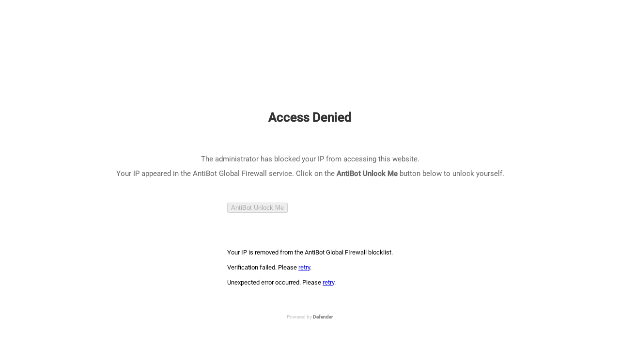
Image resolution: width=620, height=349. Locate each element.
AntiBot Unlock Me (257, 207)
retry (304, 267)
